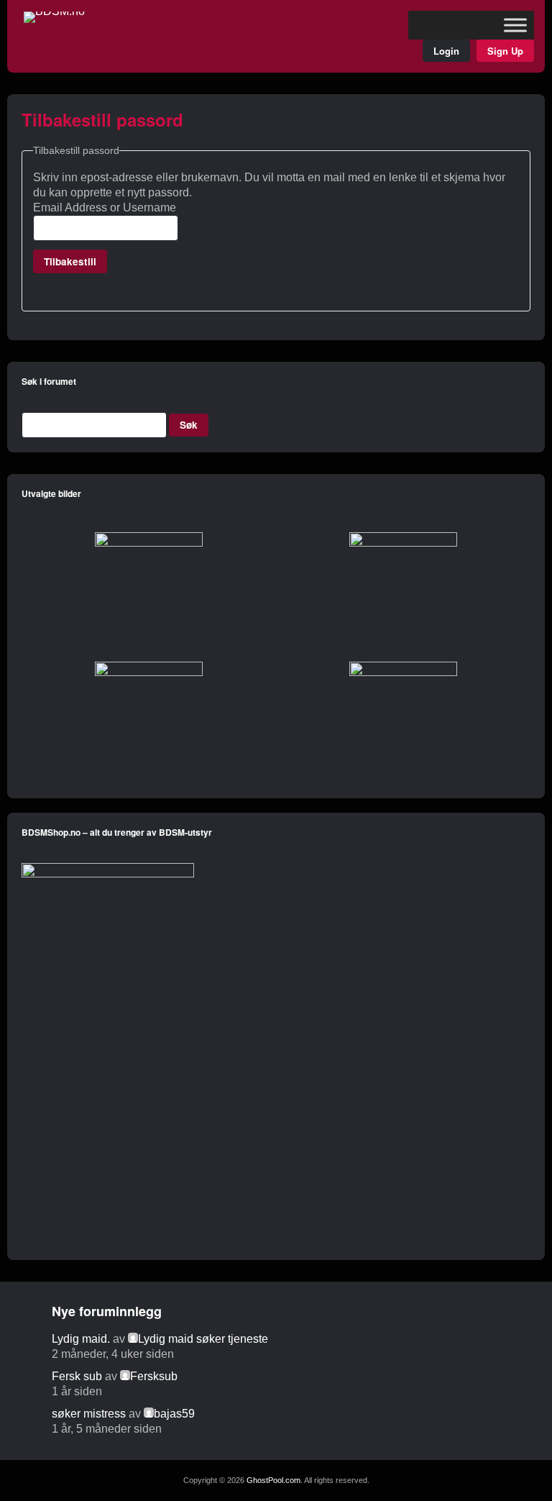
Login (446, 51)
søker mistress (89, 1414)
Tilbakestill (70, 261)
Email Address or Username (104, 207)
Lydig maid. (81, 1339)
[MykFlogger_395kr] (108, 875)
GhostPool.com (273, 1480)
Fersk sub (77, 1376)
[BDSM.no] (54, 11)
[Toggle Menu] (515, 25)
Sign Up (505, 51)
